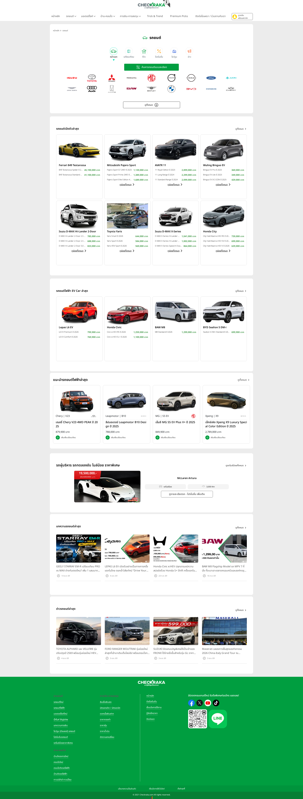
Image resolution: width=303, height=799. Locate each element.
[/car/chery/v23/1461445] (77, 401)
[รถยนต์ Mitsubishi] (112, 78)
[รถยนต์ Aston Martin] (72, 89)
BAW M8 (160, 327)
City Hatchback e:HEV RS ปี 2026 (216, 236)
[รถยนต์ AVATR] (112, 89)
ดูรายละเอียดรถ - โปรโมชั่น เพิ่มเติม (187, 494)
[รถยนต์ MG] (151, 78)
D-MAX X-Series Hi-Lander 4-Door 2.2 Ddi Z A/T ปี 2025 (167, 236)
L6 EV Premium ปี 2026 (69, 332)
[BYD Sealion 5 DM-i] (223, 312)
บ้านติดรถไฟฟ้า (60, 774)
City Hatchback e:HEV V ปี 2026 (216, 245)
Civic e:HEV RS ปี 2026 (116, 332)
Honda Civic (114, 327)
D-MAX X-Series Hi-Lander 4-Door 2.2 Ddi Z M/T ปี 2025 (167, 241)
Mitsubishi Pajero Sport (121, 165)
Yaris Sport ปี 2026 (115, 241)
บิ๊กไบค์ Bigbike (61, 719)
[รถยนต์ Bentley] (151, 89)
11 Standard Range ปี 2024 (166, 179)
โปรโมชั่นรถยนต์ (61, 737)
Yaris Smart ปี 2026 (115, 236)
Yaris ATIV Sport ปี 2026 (117, 245)
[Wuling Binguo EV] (223, 149)
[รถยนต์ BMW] (171, 89)
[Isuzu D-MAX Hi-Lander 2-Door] (79, 216)
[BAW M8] (175, 312)
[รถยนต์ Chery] (231, 89)
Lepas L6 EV (66, 327)
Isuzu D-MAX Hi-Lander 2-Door (77, 231)
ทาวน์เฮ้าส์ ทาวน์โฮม (62, 779)
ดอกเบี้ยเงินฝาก (107, 713)
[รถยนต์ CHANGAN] (211, 89)
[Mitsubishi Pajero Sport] (127, 149)
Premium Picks (179, 16)
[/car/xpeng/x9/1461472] (226, 401)
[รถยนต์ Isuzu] (72, 78)
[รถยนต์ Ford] (211, 78)
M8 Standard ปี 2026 (163, 332)
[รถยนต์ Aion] (231, 78)
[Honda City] (223, 216)
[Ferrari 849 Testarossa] (79, 149)
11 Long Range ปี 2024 (164, 174)
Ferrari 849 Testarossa (72, 165)
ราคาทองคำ (105, 719)
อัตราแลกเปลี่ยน (107, 737)
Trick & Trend (155, 16)
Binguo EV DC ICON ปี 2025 (214, 179)
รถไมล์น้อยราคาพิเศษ (63, 743)
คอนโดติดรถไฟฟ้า (62, 768)
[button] (242, 16)
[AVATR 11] (175, 149)
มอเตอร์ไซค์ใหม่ (60, 713)
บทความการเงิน (61, 725)
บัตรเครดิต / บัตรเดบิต (110, 708)
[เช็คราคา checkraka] (151, 5)
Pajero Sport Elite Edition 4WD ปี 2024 (119, 179)
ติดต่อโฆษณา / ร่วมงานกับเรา (210, 16)
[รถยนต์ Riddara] (132, 78)
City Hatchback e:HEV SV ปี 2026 (216, 241)
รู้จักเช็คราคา (152, 713)
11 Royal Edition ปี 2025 (165, 169)
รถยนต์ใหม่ (58, 702)
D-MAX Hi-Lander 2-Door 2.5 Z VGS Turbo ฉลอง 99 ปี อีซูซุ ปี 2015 (72, 236)
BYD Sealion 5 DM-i (214, 327)
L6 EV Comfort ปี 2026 (68, 336)
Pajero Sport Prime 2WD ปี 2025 (119, 174)
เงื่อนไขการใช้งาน (154, 707)
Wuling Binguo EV (214, 165)
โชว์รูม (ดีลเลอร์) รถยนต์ (64, 731)
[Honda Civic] (127, 312)
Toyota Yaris (114, 231)
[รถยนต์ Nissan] (191, 78)
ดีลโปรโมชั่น (151, 701)
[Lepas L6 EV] (79, 312)
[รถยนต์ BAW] (132, 89)
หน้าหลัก (55, 16)
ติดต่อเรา (150, 719)
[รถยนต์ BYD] (191, 89)
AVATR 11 (160, 165)
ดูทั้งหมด (149, 105)
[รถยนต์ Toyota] (92, 78)
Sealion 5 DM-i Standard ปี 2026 (216, 332)
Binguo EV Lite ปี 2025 (212, 174)
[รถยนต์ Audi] (92, 89)
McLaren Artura (186, 478)
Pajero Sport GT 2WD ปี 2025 (119, 169)
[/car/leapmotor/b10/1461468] (127, 401)
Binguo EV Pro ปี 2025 (212, 169)
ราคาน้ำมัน (105, 731)
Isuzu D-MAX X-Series (168, 231)
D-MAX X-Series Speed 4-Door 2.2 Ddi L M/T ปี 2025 (168, 245)
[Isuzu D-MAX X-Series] (175, 216)
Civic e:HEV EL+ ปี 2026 (117, 336)
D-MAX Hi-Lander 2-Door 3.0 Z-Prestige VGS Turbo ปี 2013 (72, 245)
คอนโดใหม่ (58, 762)
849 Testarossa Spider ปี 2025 (71, 169)
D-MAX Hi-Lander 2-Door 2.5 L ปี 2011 (72, 241)
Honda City (210, 231)
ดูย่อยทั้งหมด (126, 184)
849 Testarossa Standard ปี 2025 (71, 174)
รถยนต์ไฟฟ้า (59, 708)
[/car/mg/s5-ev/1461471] (176, 401)
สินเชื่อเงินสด (106, 702)
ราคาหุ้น (103, 725)
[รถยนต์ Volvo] (171, 78)
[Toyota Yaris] (127, 216)
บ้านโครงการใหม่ (61, 756)
